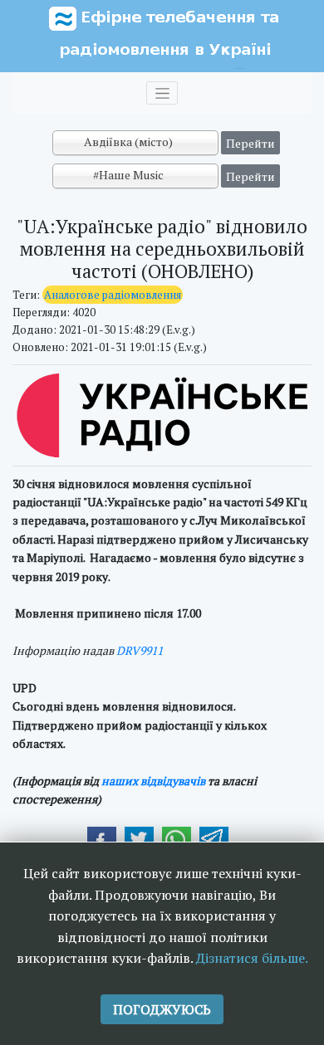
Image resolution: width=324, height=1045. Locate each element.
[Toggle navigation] (162, 93)
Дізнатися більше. (252, 958)
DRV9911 (139, 650)
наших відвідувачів (153, 781)
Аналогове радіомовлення (112, 294)
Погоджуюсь (162, 1009)
